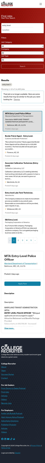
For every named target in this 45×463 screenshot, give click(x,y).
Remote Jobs (6, 403)
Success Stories (7, 374)
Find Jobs (5, 392)
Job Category (6, 42)
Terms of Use (5, 448)
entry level (6, 84)
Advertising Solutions (9, 421)
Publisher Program (8, 425)
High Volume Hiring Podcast (12, 417)
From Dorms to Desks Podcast (13, 388)
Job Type (4, 56)
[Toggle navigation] (41, 4)
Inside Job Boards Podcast (11, 413)
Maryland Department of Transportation (20, 263)
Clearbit (17, 453)
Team (3, 371)
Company (5, 49)
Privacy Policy (36, 445)
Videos (4, 399)
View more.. (9, 328)
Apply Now (22, 284)
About (3, 367)
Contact (4, 378)
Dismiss (17, 99)
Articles (4, 396)
